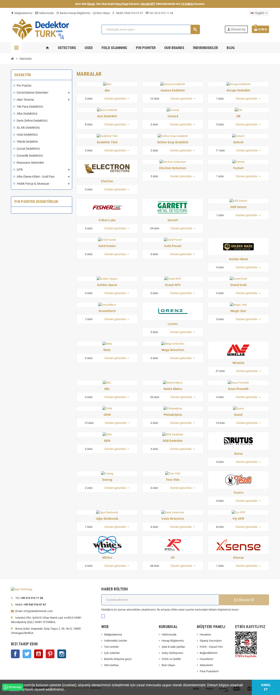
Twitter (27, 653)
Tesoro (238, 492)
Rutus (238, 453)
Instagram (61, 653)
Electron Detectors (172, 168)
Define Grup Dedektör (173, 142)
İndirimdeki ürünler (115, 640)
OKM (107, 414)
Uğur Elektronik (107, 518)
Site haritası (111, 665)
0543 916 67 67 (133, 13)
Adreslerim (206, 665)
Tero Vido (173, 479)
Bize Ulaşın (103, 13)
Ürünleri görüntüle (117, 98)
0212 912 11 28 (163, 13)
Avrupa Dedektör (238, 90)
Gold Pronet (172, 246)
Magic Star (238, 311)
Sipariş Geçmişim (211, 640)
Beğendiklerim (208, 653)
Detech (238, 142)
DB (238, 116)
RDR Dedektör (173, 440)
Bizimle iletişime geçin (118, 659)
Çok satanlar (112, 653)
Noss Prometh (238, 389)
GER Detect (238, 207)
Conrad (173, 116)
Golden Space (107, 285)
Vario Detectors (172, 518)
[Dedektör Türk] (44, 29)
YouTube (38, 653)
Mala (107, 350)
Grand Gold (238, 285)
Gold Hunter (107, 246)
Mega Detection (172, 350)
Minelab (238, 363)
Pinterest (50, 653)
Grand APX (173, 285)
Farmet (238, 168)
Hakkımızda (46, 13)
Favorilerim (206, 659)
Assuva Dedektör (173, 90)
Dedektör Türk (107, 142)
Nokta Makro (173, 389)
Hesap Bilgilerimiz (173, 640)
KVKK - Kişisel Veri (211, 646)
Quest (238, 414)
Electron (107, 181)
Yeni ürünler (111, 646)
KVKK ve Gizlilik (171, 659)
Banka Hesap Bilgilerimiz (73, 13)
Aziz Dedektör (107, 116)
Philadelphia (173, 414)
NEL (107, 389)
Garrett (173, 220)
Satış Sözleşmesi (172, 653)
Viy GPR (238, 518)
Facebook (15, 653)
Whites (107, 557)
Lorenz (173, 324)
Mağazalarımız (21, 13)
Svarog (107, 479)
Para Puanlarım (209, 671)
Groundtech (107, 311)
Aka (107, 90)
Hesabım (205, 634)
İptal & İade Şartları (173, 646)
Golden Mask (238, 259)
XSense (238, 557)
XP (173, 557)
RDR (107, 440)
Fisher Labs (107, 220)
